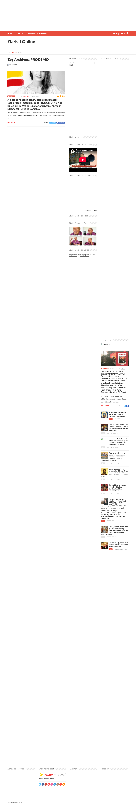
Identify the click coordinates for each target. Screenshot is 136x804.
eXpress (25, 96)
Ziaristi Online (21, 41)
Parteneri (43, 34)
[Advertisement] (68, 15)
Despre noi (31, 34)
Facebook (61, 122)
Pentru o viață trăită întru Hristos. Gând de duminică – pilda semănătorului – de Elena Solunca (118, 427)
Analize (105, 368)
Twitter (54, 122)
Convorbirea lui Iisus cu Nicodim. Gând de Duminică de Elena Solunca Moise (117, 488)
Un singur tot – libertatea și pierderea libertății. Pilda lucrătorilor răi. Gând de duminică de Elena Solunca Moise (114, 530)
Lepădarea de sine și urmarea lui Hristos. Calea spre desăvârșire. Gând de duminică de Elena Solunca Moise (114, 473)
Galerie (12, 96)
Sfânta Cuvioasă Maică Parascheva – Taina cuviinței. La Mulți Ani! (117, 414)
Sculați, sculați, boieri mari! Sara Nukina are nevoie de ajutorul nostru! (118, 544)
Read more (11, 122)
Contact (20, 34)
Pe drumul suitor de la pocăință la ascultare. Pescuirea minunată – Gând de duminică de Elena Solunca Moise (113, 457)
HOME (10, 34)
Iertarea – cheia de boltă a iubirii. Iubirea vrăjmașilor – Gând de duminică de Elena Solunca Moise (118, 441)
